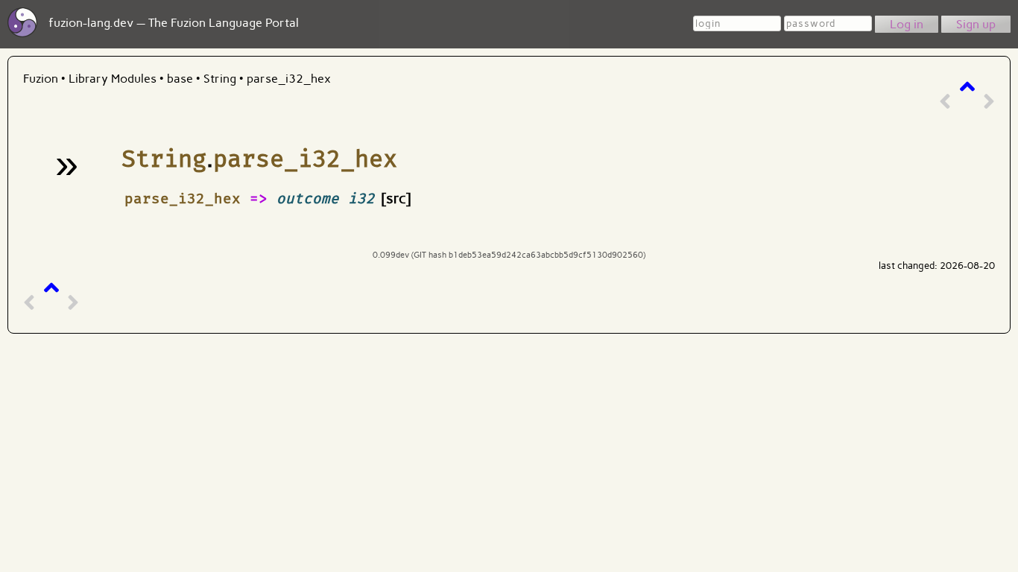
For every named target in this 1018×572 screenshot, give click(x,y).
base (181, 79)
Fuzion (40, 79)
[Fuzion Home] (22, 33)
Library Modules (113, 79)
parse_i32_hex (289, 79)
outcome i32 (325, 198)
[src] (396, 198)
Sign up (976, 24)
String (221, 79)
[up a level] (967, 87)
